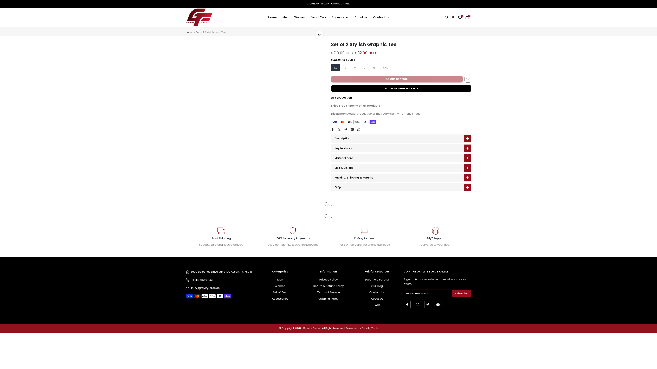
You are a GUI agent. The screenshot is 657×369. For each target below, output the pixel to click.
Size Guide (348, 60)
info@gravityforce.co (205, 288)
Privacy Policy (328, 280)
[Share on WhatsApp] (358, 129)
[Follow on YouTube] (438, 304)
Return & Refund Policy (328, 286)
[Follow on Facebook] (407, 304)
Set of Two (318, 17)
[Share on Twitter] (339, 129)
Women (299, 17)
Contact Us (377, 292)
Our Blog (377, 286)
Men (285, 17)
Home (272, 17)
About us (361, 17)
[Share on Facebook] (332, 129)
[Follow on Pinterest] (427, 304)
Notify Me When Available (401, 88)
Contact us (381, 17)
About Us (377, 299)
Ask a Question (341, 98)
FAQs (377, 305)
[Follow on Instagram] (417, 304)
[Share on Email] (352, 129)
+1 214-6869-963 (202, 280)
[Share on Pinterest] (345, 129)
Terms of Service (328, 292)
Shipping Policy (328, 299)
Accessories (340, 17)
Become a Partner (377, 280)
